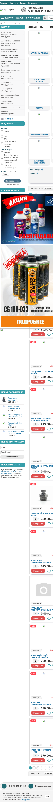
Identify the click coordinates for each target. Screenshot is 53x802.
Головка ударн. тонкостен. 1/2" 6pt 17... (15, 417)
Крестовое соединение (39, 162)
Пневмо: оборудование (11, 107)
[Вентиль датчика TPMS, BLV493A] (3, 433)
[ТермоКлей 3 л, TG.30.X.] (3, 425)
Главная (3, 3)
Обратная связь (43, 786)
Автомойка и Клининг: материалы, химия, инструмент (10, 43)
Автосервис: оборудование (7, 90)
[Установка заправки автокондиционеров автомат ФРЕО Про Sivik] (3, 400)
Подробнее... (27, 800)
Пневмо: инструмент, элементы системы (10, 56)
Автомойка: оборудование (7, 83)
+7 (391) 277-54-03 (17, 786)
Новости (14, 3)
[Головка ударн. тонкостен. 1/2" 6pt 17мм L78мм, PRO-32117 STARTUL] (3, 416)
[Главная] (1, 23)
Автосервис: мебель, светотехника (10, 96)
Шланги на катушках (39, 53)
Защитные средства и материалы (10, 71)
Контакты (32, 3)
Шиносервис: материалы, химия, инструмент (9, 34)
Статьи (23, 3)
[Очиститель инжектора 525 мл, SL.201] (3, 408)
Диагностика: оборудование (7, 102)
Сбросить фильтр (12, 185)
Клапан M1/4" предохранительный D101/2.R (41, 705)
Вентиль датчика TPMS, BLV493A (16, 432)
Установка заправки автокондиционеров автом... (16, 401)
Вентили (39, 108)
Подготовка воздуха (39, 80)
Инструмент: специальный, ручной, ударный (10, 64)
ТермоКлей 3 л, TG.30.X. (15, 424)
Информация (33, 18)
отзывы (18, 464)
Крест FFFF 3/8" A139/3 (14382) (41, 751)
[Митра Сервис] (10, 10)
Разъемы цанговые (39, 134)
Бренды (9, 119)
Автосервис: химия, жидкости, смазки (9, 50)
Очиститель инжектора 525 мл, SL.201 (14, 408)
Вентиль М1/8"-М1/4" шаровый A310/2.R (41, 419)
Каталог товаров (14, 18)
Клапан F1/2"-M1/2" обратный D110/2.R (40, 656)
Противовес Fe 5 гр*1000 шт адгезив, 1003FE (11, 472)
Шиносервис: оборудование (7, 77)
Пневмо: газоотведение (7, 113)
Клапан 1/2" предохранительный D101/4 (41, 563)
